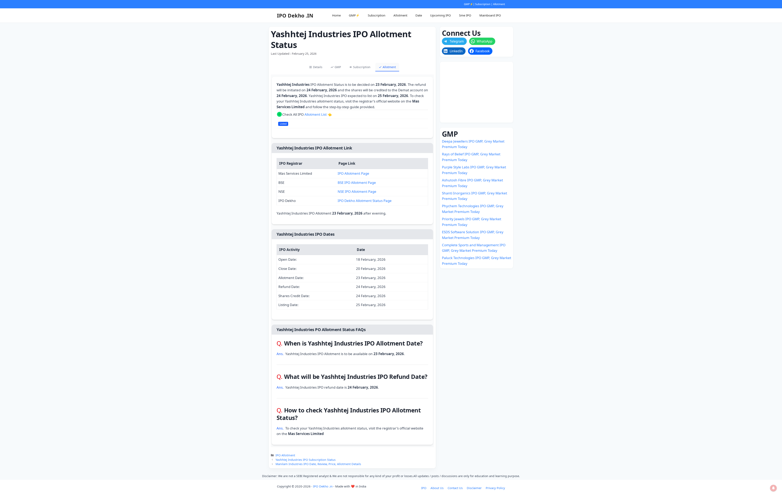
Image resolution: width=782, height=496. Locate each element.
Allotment (499, 4)
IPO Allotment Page (353, 173)
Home (336, 15)
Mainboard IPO (490, 15)
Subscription (482, 4)
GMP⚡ (468, 4)
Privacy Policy (495, 488)
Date (418, 15)
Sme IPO (465, 15)
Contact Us (455, 488)
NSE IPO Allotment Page (357, 191)
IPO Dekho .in (323, 486)
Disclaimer (474, 488)
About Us (437, 488)
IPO (423, 488)
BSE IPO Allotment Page (357, 182)
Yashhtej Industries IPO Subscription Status (306, 460)
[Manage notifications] (773, 488)
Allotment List (315, 114)
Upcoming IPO (440, 15)
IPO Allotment (285, 455)
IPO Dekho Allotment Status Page (365, 200)
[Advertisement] (476, 92)
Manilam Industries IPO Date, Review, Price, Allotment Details (318, 464)
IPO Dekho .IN (295, 15)
